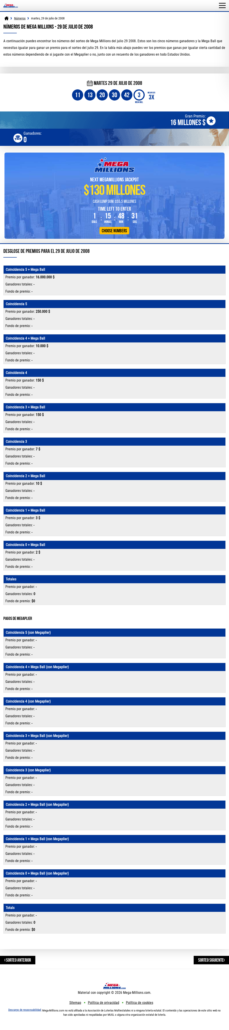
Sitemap (75, 1003)
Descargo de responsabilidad (24, 1009)
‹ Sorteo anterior (17, 960)
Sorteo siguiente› (211, 960)
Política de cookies (139, 1003)
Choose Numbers (114, 230)
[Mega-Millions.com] (10, 2)
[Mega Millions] (6, 18)
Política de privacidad (103, 1003)
